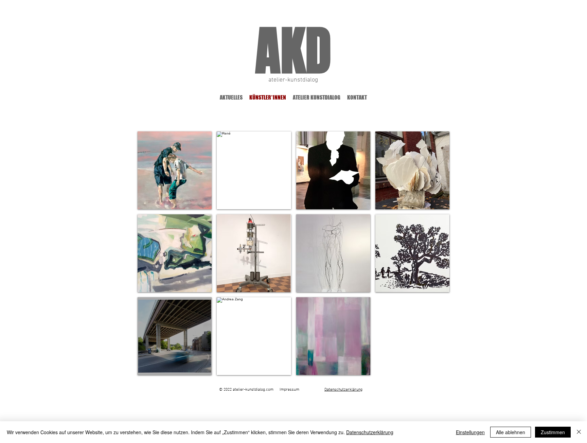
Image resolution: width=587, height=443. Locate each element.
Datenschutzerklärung (369, 432)
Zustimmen (553, 432)
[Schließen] (579, 432)
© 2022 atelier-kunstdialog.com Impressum (259, 389)
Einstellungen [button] (470, 432)
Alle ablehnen (510, 432)
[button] (175, 170)
